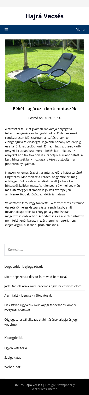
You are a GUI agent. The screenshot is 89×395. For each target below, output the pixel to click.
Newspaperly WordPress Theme (53, 387)
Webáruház (12, 367)
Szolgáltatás (12, 357)
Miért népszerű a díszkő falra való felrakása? (35, 277)
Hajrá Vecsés (44, 16)
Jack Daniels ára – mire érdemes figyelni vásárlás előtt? (43, 286)
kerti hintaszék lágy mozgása (25, 159)
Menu (80, 29)
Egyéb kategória (15, 348)
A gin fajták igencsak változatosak (28, 295)
